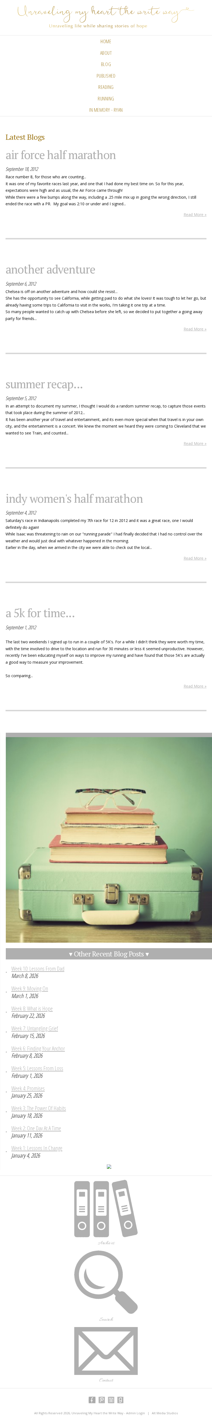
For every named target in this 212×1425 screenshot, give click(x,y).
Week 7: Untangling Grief (34, 1028)
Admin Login (135, 1413)
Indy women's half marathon (74, 498)
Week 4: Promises (28, 1088)
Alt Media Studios (165, 1413)
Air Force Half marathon (61, 154)
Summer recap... (44, 384)
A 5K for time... (40, 612)
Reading (106, 87)
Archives (106, 1243)
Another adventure (50, 269)
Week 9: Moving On (29, 988)
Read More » (195, 214)
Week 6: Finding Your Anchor (38, 1048)
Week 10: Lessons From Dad (37, 968)
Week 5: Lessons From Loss (37, 1068)
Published (106, 75)
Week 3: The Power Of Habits (38, 1108)
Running (106, 98)
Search (106, 1319)
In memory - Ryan (106, 109)
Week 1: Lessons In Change (36, 1148)
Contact (106, 1380)
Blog (106, 64)
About (106, 53)
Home (105, 41)
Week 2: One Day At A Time (36, 1128)
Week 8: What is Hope (32, 1008)
